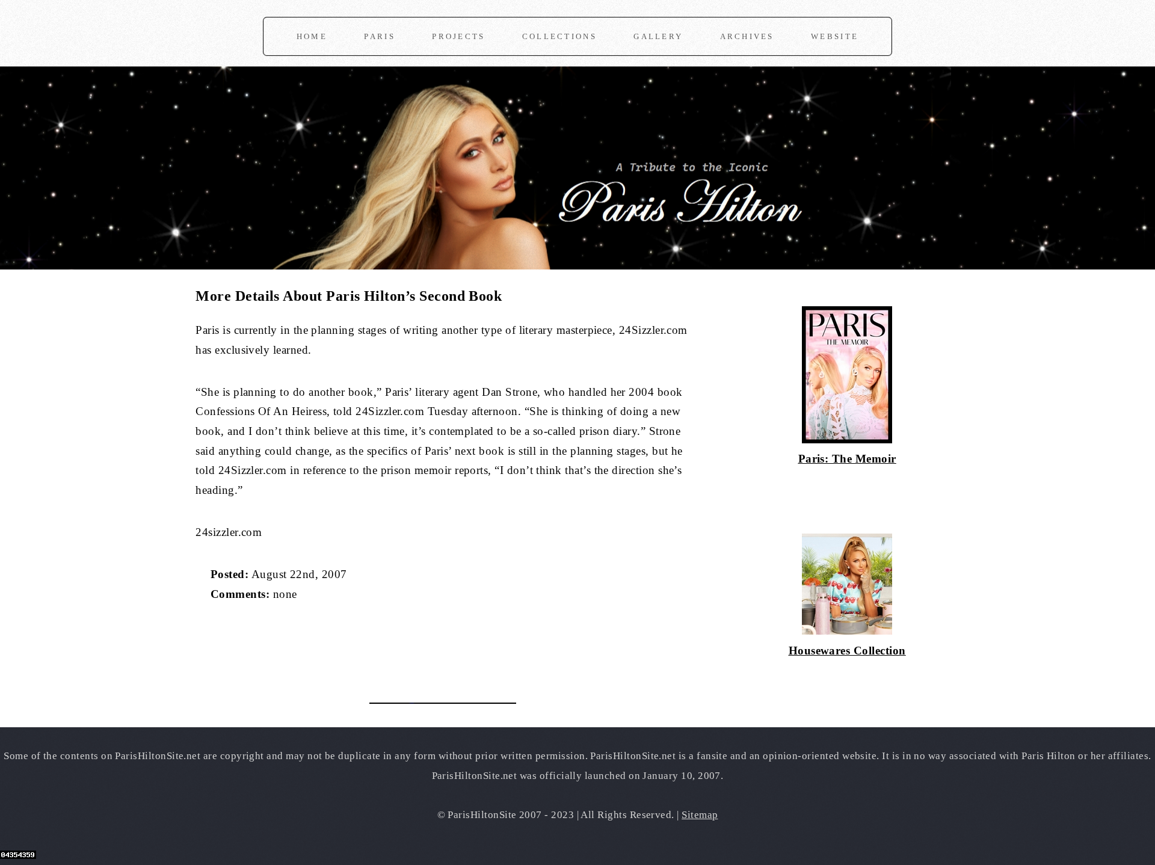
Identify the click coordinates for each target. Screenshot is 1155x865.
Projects (458, 36)
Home (312, 36)
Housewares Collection (847, 650)
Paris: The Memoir (847, 458)
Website (834, 36)
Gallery (658, 36)
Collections (559, 36)
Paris (379, 36)
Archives (747, 36)
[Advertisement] (336, 645)
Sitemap (700, 814)
